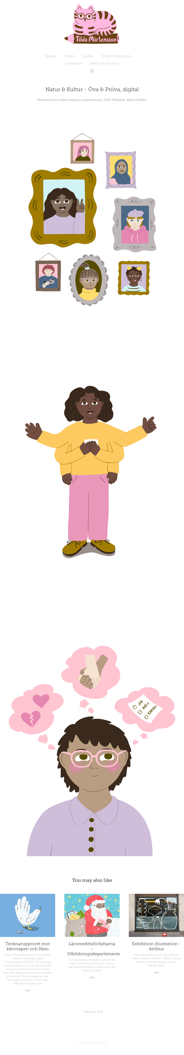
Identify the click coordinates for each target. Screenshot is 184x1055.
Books (50, 56)
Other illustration (116, 56)
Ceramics (73, 63)
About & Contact (104, 63)
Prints (69, 56)
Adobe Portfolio (98, 1043)
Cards (88, 56)
